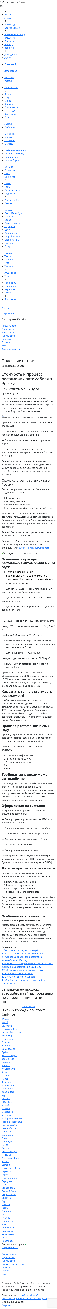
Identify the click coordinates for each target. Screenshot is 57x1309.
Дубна (7, 57)
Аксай (7, 17)
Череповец (10, 289)
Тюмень (8, 266)
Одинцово (10, 170)
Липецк (8, 123)
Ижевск (8, 80)
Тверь (7, 256)
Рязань (8, 203)
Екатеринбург (11, 64)
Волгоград (10, 41)
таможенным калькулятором (33, 547)
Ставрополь (11, 233)
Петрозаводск (12, 190)
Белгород (9, 24)
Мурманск (9, 140)
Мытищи (9, 143)
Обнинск (9, 166)
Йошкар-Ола (11, 87)
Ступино (9, 243)
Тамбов (8, 252)
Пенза (7, 183)
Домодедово (11, 54)
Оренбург (9, 176)
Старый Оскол (12, 236)
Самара (8, 209)
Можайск (9, 133)
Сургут (7, 246)
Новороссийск (12, 156)
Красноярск (10, 113)
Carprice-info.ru (10, 313)
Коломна (9, 104)
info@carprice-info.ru (31, 1295)
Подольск (9, 193)
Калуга (8, 97)
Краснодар (10, 110)
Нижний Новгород (14, 153)
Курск (7, 117)
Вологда (8, 44)
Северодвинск (12, 223)
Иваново (9, 77)
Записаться (28, 1006)
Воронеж (9, 47)
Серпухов (9, 226)
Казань (8, 94)
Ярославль (10, 299)
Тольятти (9, 259)
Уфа (6, 276)
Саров (7, 219)
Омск (7, 173)
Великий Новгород (14, 34)
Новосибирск (11, 160)
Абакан (8, 14)
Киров (7, 100)
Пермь (8, 186)
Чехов (7, 292)
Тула (6, 262)
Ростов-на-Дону (12, 200)
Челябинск (10, 286)
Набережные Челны (15, 150)
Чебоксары (10, 282)
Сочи (7, 229)
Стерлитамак (11, 239)
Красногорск (11, 107)
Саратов (8, 216)
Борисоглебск (12, 27)
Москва (8, 137)
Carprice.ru (7, 1305)
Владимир (9, 37)
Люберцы (9, 127)
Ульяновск (10, 272)
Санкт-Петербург (13, 213)
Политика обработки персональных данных (26, 1298)
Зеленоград (10, 70)
